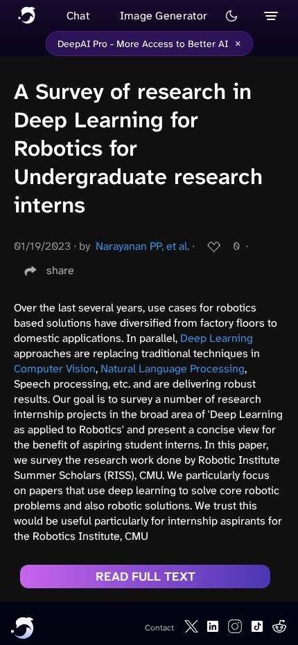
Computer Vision (55, 368)
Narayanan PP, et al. (142, 246)
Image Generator (164, 15)
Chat (78, 15)
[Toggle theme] (231, 16)
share (60, 270)
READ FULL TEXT (145, 576)
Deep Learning (216, 338)
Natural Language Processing (172, 368)
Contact (159, 627)
